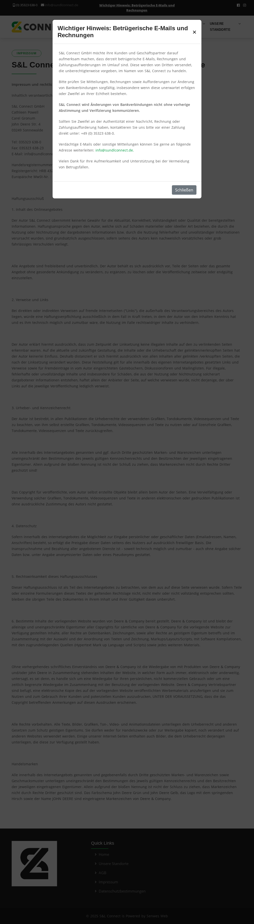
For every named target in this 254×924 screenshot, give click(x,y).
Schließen (184, 190)
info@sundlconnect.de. (114, 150)
